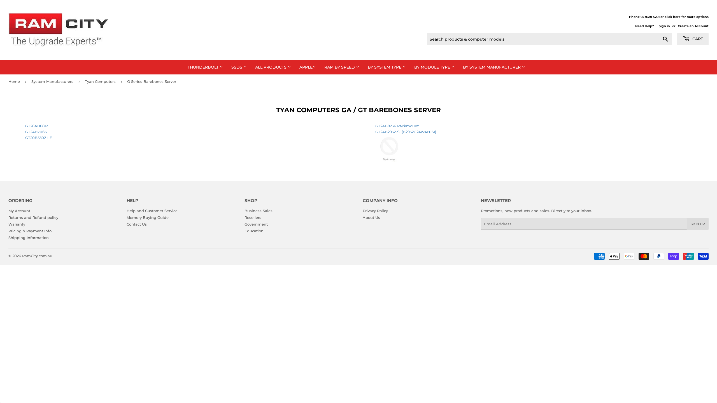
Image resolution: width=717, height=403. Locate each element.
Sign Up (698, 224)
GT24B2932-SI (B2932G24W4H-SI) (405, 132)
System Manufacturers (52, 81)
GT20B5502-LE (38, 137)
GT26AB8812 (36, 126)
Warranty (16, 224)
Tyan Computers (100, 81)
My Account (19, 210)
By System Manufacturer (492, 67)
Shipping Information (28, 237)
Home (14, 81)
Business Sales (259, 210)
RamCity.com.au (37, 256)
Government (256, 224)
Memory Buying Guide (148, 217)
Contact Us (137, 224)
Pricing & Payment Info (30, 231)
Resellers (253, 217)
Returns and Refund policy (33, 217)
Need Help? (644, 26)
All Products (271, 67)
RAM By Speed (340, 67)
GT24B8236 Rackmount (397, 126)
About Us (371, 217)
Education (254, 231)
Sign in (664, 26)
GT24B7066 (36, 132)
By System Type (385, 67)
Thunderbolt (204, 67)
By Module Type (432, 67)
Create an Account (693, 26)
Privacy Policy (375, 210)
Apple (306, 67)
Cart (697, 38)
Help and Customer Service (152, 210)
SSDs (237, 67)
